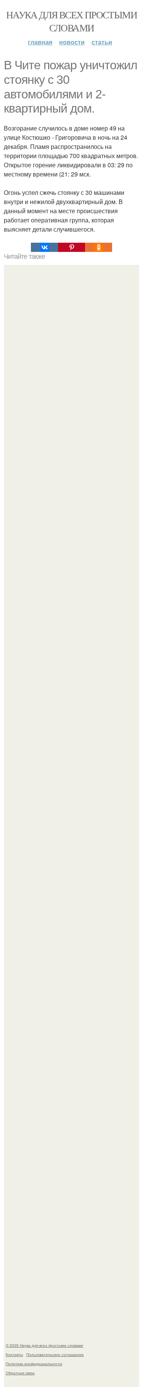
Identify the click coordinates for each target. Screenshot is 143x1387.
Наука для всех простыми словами (71, 21)
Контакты (14, 1354)
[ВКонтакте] (44, 247)
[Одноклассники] (98, 247)
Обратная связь (20, 1373)
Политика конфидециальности (34, 1363)
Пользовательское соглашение (55, 1354)
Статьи (102, 42)
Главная (40, 42)
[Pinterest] (71, 247)
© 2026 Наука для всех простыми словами (44, 1345)
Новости (72, 42)
